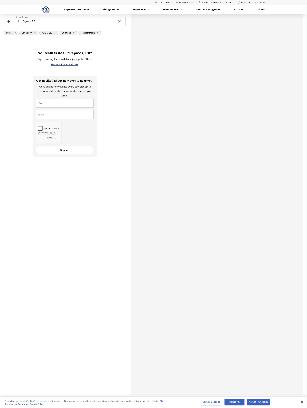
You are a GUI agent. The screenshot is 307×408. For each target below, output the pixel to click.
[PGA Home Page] (46, 9)
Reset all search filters (64, 64)
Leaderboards (186, 2)
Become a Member (211, 2)
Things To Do (110, 9)
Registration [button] (88, 32)
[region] (153, 402)
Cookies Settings (211, 401)
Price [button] (9, 32)
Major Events (141, 9)
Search (261, 2)
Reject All (234, 401)
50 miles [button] (66, 32)
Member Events (172, 9)
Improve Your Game (76, 9)
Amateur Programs (208, 9)
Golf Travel (165, 2)
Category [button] (26, 32)
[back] (8, 21)
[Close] (301, 401)
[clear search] (119, 21)
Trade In (244, 2)
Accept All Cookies (258, 401)
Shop (229, 2)
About (261, 9)
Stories (238, 9)
